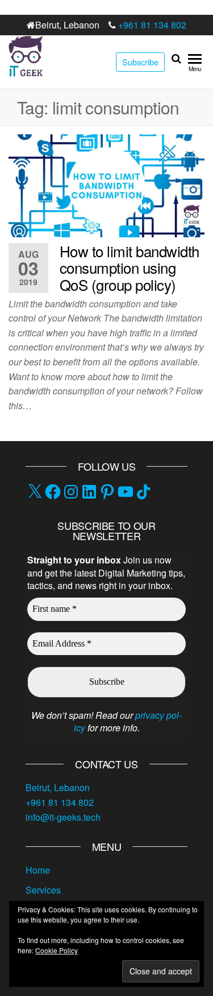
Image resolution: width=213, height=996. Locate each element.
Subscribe (140, 62)
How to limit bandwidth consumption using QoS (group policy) (129, 267)
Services (43, 889)
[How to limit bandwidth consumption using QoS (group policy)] (106, 184)
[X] (35, 492)
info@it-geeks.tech (63, 817)
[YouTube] (125, 492)
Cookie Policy (56, 950)
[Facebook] (53, 492)
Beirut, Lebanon (58, 787)
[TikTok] (144, 492)
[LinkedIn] (89, 492)
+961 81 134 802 (152, 24)
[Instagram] (71, 492)
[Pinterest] (107, 492)
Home (38, 869)
